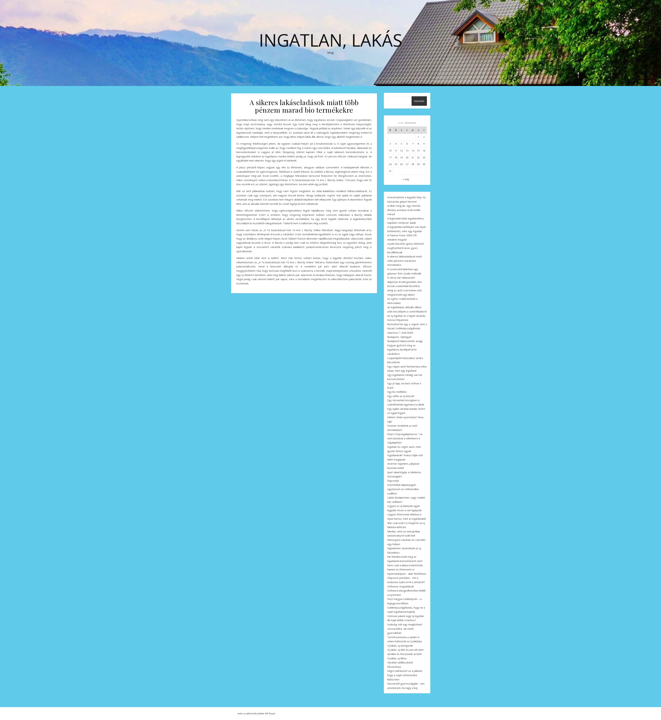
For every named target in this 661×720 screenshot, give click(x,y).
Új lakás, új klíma (396, 658)
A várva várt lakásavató (401, 277)
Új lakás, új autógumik (400, 645)
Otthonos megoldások (400, 586)
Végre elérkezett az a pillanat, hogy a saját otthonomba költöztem (405, 675)
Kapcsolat (393, 480)
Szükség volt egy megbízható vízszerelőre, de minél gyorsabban (404, 629)
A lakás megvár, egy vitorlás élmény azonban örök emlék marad (404, 210)
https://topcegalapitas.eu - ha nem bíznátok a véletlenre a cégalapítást (404, 438)
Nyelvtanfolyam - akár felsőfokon (406, 573)
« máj (406, 179)
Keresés (419, 101)
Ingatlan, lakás (330, 39)
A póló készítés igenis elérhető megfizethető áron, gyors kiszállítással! (405, 248)
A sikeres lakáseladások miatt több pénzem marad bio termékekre (404, 261)
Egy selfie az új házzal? (401, 396)
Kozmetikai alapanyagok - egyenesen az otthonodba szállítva (403, 489)
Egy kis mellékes (397, 391)
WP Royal (270, 713)
